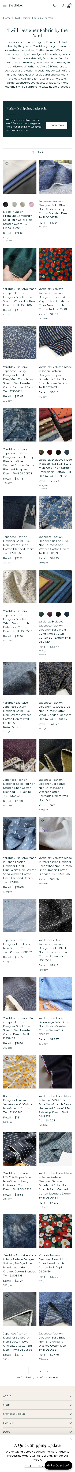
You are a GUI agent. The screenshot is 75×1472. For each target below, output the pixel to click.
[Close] (71, 1438)
